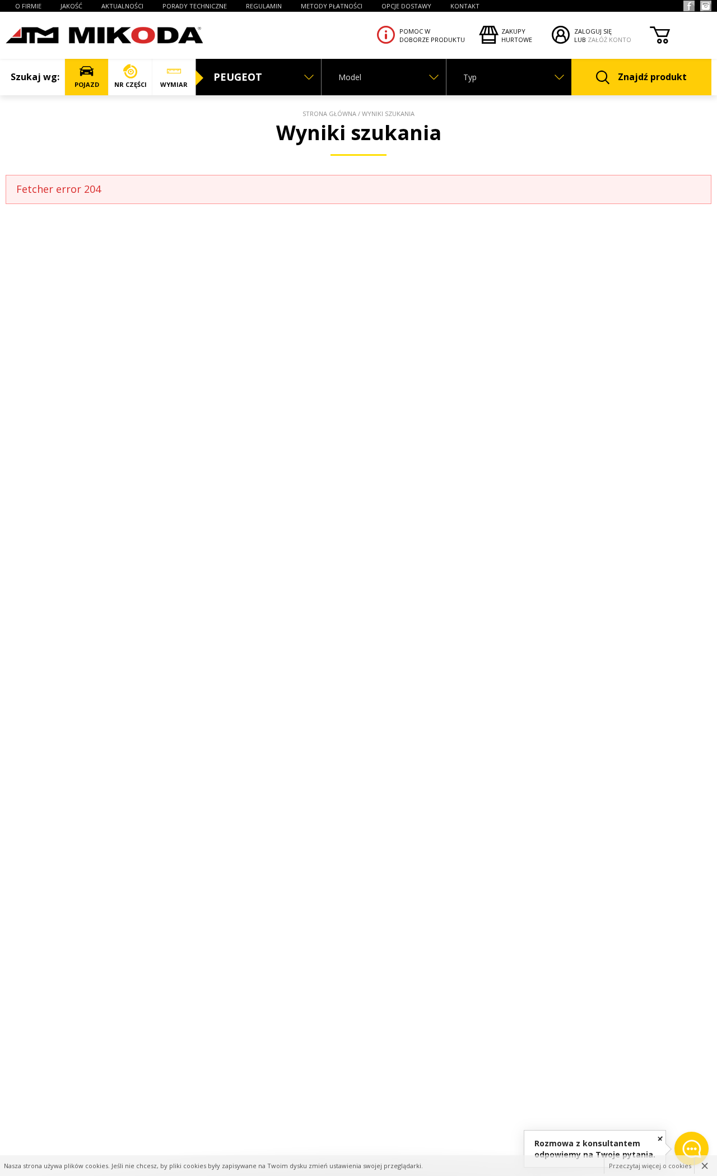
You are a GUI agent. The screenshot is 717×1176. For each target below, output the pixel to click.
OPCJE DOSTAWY (406, 6)
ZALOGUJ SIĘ (593, 31)
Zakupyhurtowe (516, 35)
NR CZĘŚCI (130, 84)
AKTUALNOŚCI (122, 6)
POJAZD (87, 84)
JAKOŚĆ (71, 6)
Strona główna (329, 113)
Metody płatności (331, 6)
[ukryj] (660, 1138)
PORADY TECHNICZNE (194, 6)
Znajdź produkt (652, 77)
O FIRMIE (28, 6)
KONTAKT (464, 6)
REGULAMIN (264, 6)
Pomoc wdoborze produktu (432, 35)
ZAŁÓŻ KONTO (609, 39)
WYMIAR (174, 84)
